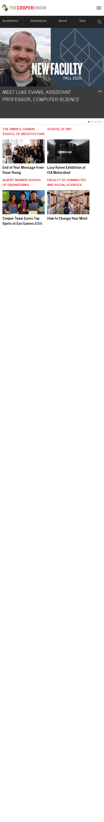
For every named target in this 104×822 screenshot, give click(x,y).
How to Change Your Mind (67, 219)
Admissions (38, 21)
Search (100, 22)
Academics (10, 21)
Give (82, 21)
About (63, 21)
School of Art (59, 129)
